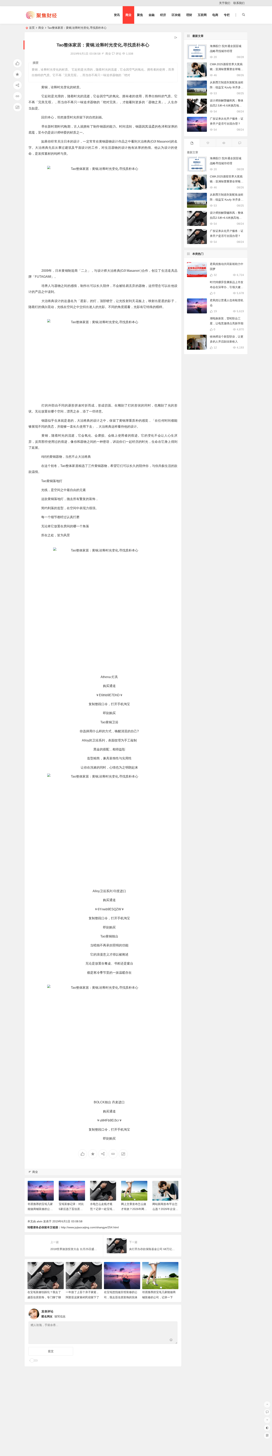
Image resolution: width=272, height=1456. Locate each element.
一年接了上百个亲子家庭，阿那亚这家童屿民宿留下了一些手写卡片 (82, 1297)
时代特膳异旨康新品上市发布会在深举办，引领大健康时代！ (226, 287)
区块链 (176, 15)
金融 (152, 15)
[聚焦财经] (41, 18)
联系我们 (239, 3)
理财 (189, 15)
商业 (128, 15)
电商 (215, 15)
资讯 (117, 15)
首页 (32, 27)
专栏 (227, 15)
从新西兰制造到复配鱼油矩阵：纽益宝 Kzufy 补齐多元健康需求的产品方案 (227, 87)
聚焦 (140, 15)
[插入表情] (171, 1340)
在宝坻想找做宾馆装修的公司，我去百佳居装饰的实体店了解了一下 (120, 1297)
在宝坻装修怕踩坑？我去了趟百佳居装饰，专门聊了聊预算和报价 (44, 1297)
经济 (163, 15)
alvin (39, 1221)
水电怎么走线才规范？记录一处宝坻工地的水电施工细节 (71, 1209)
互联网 (202, 15)
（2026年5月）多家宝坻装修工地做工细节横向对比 (164, 1209)
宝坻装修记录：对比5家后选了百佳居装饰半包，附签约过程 (40, 1209)
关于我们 (224, 3)
